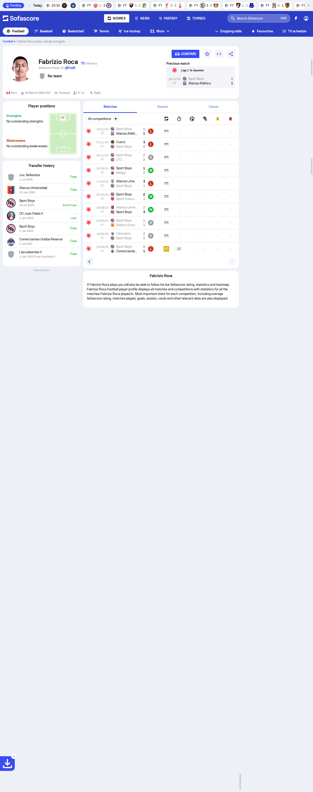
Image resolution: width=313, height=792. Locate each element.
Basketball (76, 31)
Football (18, 31)
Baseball (46, 31)
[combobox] (103, 119)
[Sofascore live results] (21, 18)
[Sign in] (306, 18)
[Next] (308, 5)
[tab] (110, 107)
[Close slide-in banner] (13, 756)
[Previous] (29, 5)
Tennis (104, 31)
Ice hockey (132, 31)
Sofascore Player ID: (56, 67)
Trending (15, 5)
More (157, 31)
